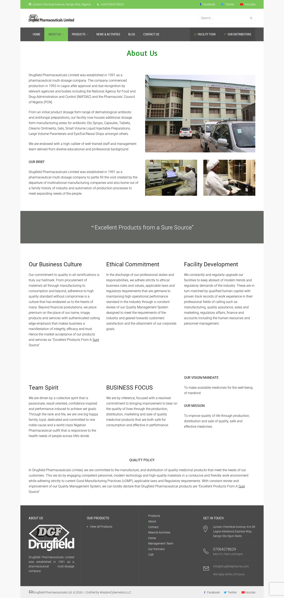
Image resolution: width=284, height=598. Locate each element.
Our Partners (156, 549)
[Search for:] (224, 18)
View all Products (101, 526)
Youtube (249, 4)
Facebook (208, 4)
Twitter (229, 4)
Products (154, 515)
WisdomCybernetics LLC (115, 592)
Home (152, 538)
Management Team (160, 543)
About (152, 521)
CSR (151, 554)
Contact (153, 527)
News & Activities (159, 532)
